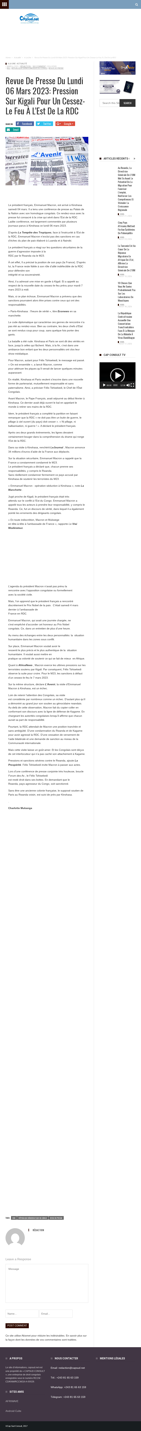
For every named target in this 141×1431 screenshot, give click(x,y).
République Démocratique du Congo (29, 68)
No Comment (39, 66)
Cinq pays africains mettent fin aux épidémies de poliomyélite (126, 227)
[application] (117, 375)
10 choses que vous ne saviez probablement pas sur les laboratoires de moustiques (126, 291)
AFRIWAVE (12, 1401)
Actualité (22, 64)
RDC (8, 68)
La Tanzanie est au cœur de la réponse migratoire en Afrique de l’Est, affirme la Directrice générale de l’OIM (126, 258)
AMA (122, 214)
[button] (117, 375)
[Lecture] (104, 385)
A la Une (12, 64)
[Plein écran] (132, 385)
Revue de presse (56, 68)
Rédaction (25, 66)
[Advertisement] (92, 33)
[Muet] (128, 385)
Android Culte (13, 1410)
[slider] (115, 385)
